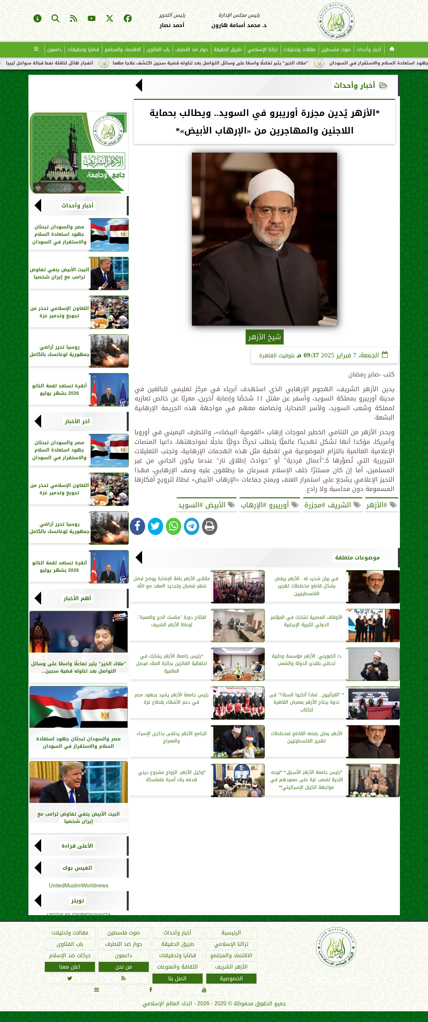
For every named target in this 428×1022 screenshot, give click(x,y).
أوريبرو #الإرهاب (266, 505)
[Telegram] (192, 526)
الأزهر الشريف (231, 967)
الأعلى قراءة (77, 846)
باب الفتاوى (158, 49)
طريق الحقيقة (228, 49)
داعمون (54, 49)
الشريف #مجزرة (328, 505)
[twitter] (109, 19)
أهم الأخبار (77, 598)
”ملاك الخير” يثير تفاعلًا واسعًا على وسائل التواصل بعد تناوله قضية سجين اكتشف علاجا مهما (247, 63)
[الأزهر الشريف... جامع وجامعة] (78, 152)
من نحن (123, 967)
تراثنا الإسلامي (262, 49)
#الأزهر (378, 505)
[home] (392, 49)
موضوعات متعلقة (357, 557)
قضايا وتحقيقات (83, 49)
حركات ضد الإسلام (69, 956)
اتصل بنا (177, 979)
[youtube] (91, 19)
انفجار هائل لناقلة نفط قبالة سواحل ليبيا (86, 63)
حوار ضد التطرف (191, 49)
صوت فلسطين (336, 49)
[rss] (73, 19)
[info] (37, 19)
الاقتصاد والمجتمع (123, 49)
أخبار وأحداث (368, 49)
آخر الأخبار (77, 421)
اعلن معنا (69, 967)
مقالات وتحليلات (299, 49)
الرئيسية (231, 933)
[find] (55, 19)
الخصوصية (231, 979)
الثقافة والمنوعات (177, 967)
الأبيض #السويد (203, 505)
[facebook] (127, 19)
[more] (36, 49)
